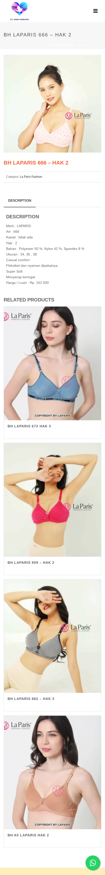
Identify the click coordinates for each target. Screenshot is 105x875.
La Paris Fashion (31, 176)
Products (39, 45)
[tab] (20, 200)
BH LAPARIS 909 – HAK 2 (31, 563)
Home (23, 45)
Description (19, 200)
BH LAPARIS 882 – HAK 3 (31, 699)
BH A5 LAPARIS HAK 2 (28, 835)
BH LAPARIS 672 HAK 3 (29, 426)
